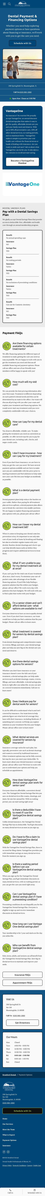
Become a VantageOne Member (22, 161)
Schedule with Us (22, 43)
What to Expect (9, 1135)
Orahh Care (37, 1165)
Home (5, 1119)
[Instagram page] (8, 1151)
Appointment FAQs (22, 982)
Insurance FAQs (22, 974)
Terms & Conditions (19, 1165)
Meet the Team (9, 1129)
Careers (29, 1165)
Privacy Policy (7, 1165)
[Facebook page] (4, 1151)
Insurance (7, 1145)
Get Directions (22, 1022)
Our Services (8, 1124)
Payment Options (9, 1140)
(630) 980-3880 (25, 92)
